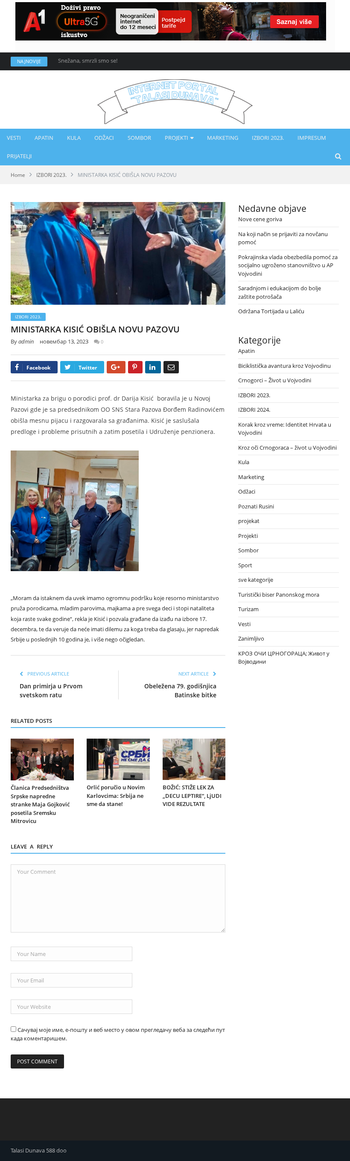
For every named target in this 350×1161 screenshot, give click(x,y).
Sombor (139, 138)
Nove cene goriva (80, 60)
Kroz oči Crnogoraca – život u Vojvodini (287, 447)
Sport (245, 565)
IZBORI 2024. (254, 409)
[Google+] (116, 367)
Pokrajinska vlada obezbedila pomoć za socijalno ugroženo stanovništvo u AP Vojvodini (288, 265)
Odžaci (104, 138)
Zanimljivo (251, 638)
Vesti (14, 138)
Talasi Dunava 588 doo (39, 1150)
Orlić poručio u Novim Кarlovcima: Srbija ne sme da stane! (116, 795)
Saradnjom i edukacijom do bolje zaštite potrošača (279, 292)
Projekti (176, 138)
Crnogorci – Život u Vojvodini (274, 380)
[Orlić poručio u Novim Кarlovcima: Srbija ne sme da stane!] (118, 759)
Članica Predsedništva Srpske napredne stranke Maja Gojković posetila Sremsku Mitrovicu (40, 804)
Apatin (44, 138)
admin (26, 341)
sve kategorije (255, 579)
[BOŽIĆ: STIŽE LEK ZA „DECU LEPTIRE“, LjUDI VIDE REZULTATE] (194, 759)
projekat (249, 521)
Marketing (222, 138)
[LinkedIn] (153, 367)
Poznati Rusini (256, 506)
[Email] (171, 367)
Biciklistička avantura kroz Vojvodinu (284, 366)
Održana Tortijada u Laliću (271, 311)
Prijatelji (19, 156)
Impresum (312, 138)
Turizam (248, 609)
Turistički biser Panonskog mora (278, 594)
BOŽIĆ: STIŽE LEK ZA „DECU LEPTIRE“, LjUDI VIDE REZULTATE (192, 795)
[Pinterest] (135, 367)
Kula (74, 138)
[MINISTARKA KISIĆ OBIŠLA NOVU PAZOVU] (118, 254)
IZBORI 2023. (268, 138)
